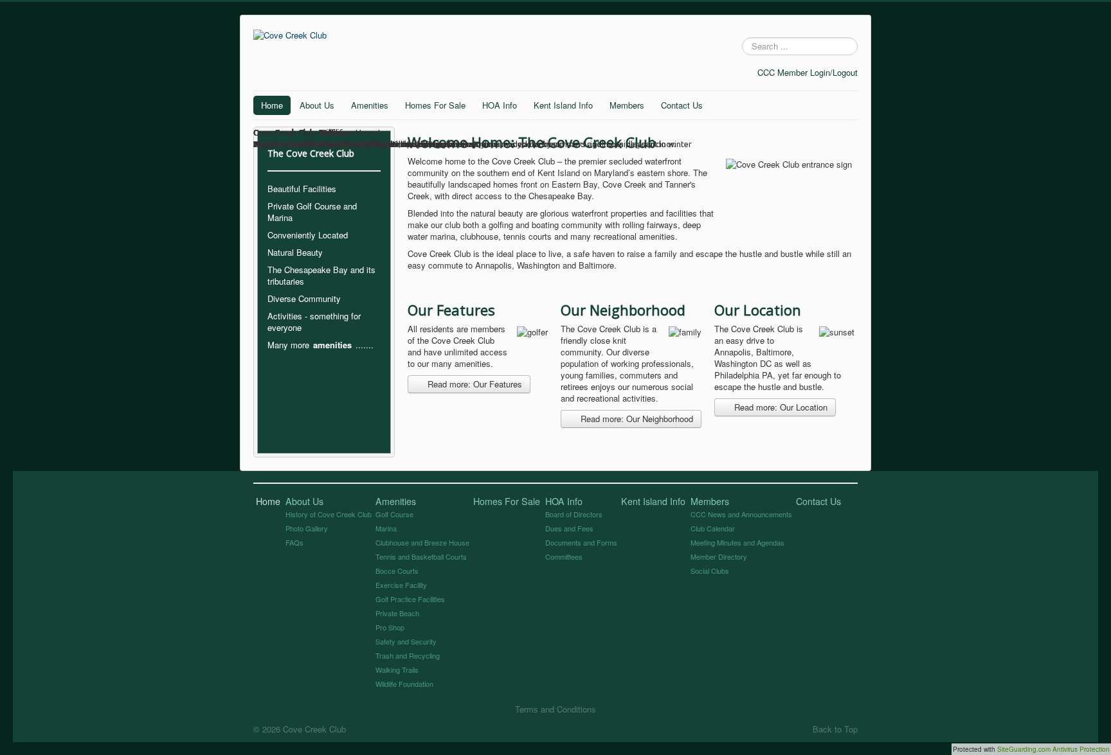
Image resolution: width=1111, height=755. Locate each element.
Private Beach (397, 613)
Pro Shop (389, 627)
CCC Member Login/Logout (807, 72)
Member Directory (719, 556)
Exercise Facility (401, 585)
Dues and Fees (569, 528)
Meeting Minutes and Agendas (737, 542)
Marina (386, 528)
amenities (332, 345)
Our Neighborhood (623, 309)
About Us (317, 105)
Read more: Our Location (779, 407)
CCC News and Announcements (741, 514)
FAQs (294, 542)
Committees (564, 556)
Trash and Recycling (407, 655)
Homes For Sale (435, 105)
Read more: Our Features (473, 384)
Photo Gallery (306, 528)
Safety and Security (406, 641)
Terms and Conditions (555, 709)
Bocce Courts (397, 570)
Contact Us (682, 105)
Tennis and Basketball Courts (421, 556)
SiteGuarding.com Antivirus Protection (1053, 749)
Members (627, 105)
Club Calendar (713, 528)
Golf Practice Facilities (410, 599)
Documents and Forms (581, 542)
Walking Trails (397, 669)
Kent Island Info (563, 105)
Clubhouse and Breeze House (422, 542)
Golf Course (394, 514)
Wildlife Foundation (404, 684)
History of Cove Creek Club (328, 514)
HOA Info (499, 105)
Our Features (451, 309)
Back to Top (835, 729)
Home (272, 105)
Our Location (757, 309)
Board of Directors (573, 514)
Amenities (369, 105)
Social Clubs (710, 570)
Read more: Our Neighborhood (635, 419)
